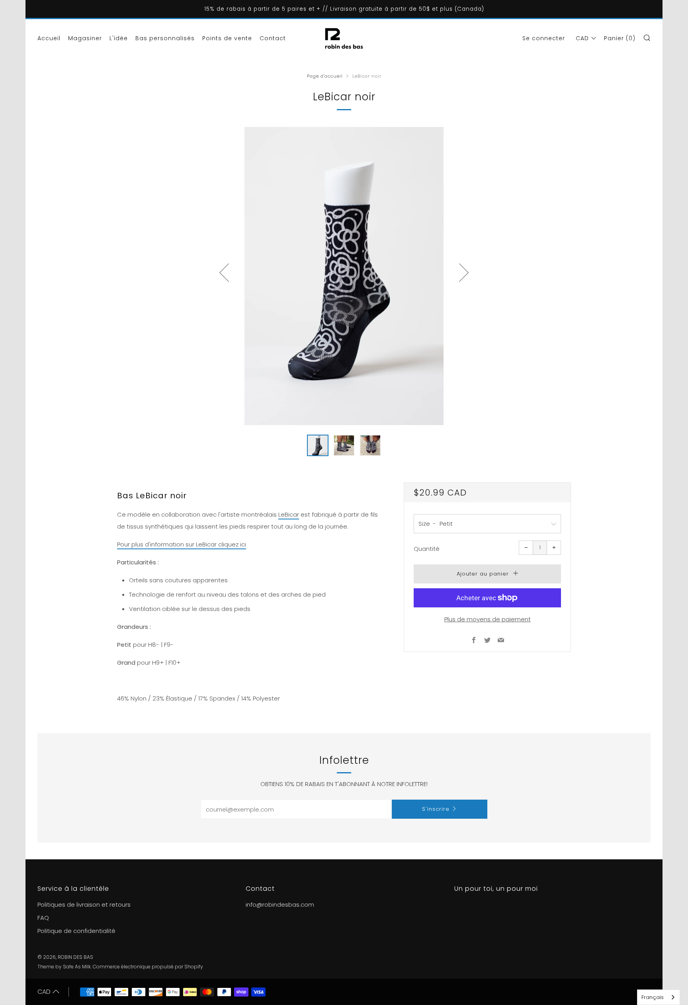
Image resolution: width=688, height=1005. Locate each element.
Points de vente (227, 38)
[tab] (317, 445)
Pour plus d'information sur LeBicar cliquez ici (181, 544)
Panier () (619, 38)
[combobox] (658, 997)
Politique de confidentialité (76, 931)
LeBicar (288, 514)
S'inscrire (436, 809)
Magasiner (85, 38)
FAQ (43, 917)
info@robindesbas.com (280, 904)
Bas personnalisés (165, 38)
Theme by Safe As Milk (64, 966)
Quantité (427, 548)
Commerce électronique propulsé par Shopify (148, 966)
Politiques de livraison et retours (84, 904)
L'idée (118, 38)
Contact (273, 38)
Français (652, 997)
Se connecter (543, 38)
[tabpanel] (344, 276)
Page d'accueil (325, 76)
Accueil (49, 38)
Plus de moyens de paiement (487, 619)
